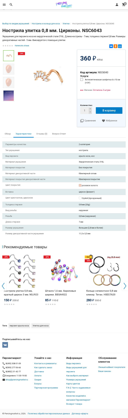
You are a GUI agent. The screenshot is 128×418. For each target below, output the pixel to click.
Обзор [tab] (8, 134)
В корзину (109, 110)
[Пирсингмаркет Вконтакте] (5, 345)
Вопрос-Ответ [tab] (59, 134)
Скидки (37, 379)
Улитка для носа (41, 325)
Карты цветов (73, 384)
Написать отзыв (22, 46)
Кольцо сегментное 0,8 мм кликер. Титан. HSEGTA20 (101, 292)
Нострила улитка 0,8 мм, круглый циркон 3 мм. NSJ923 (21, 292)
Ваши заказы (104, 371)
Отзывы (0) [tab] (41, 134)
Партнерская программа (46, 388)
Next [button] (125, 286)
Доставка (39, 371)
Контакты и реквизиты (45, 363)
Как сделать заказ (43, 367)
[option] (45, 75)
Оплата (37, 375)
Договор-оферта (80, 413)
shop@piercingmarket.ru (17, 379)
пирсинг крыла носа (19, 325)
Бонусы (38, 384)
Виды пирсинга (73, 363)
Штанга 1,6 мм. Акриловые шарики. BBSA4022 (60, 292)
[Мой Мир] (120, 46)
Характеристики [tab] (23, 134)
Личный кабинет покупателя (111, 367)
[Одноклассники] (115, 46)
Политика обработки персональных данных (49, 413)
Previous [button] (3, 286)
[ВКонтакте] (111, 46)
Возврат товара (74, 404)
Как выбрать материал (77, 375)
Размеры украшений (76, 379)
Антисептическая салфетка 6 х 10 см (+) (102, 81)
